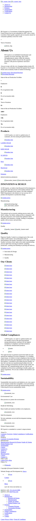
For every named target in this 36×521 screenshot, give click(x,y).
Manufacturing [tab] (5, 201)
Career (3, 519)
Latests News (5, 460)
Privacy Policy (9, 519)
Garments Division (13, 506)
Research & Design (15, 442)
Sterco (24, 471)
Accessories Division (13, 439)
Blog (10, 460)
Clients (3, 435)
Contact (6, 516)
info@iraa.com (14, 492)
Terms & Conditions (20, 519)
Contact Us (7, 13)
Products (7, 8)
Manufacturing (5, 442)
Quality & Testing (26, 442)
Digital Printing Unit (7, 444)
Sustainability (8, 9)
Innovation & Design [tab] (10, 251)
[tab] (18, 177)
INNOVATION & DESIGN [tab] (9, 177)
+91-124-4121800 (15, 490)
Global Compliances (19, 434)
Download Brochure (17, 72)
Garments (3, 439)
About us (7, 495)
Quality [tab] (3, 226)
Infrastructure (8, 6)
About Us (7, 4)
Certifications (8, 11)
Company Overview (7, 434)
